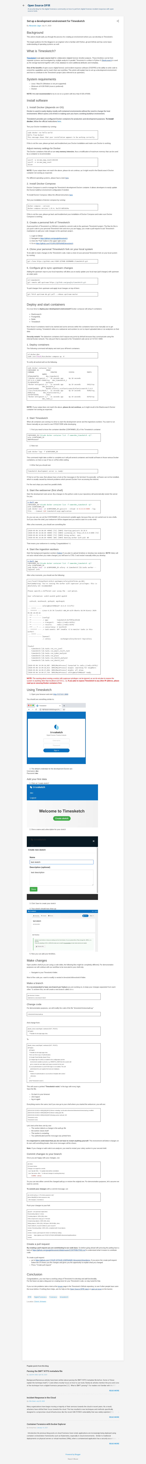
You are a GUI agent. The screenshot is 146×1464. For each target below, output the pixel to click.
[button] (117, 21)
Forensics (53, 1297)
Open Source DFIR (39, 5)
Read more (114, 1391)
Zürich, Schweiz (40, 1302)
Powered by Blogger (73, 1454)
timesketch (64, 1297)
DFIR (29, 1297)
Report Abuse (73, 1459)
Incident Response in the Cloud (41, 1397)
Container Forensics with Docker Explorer (46, 1424)
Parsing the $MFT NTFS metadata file (44, 1371)
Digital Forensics (40, 1297)
